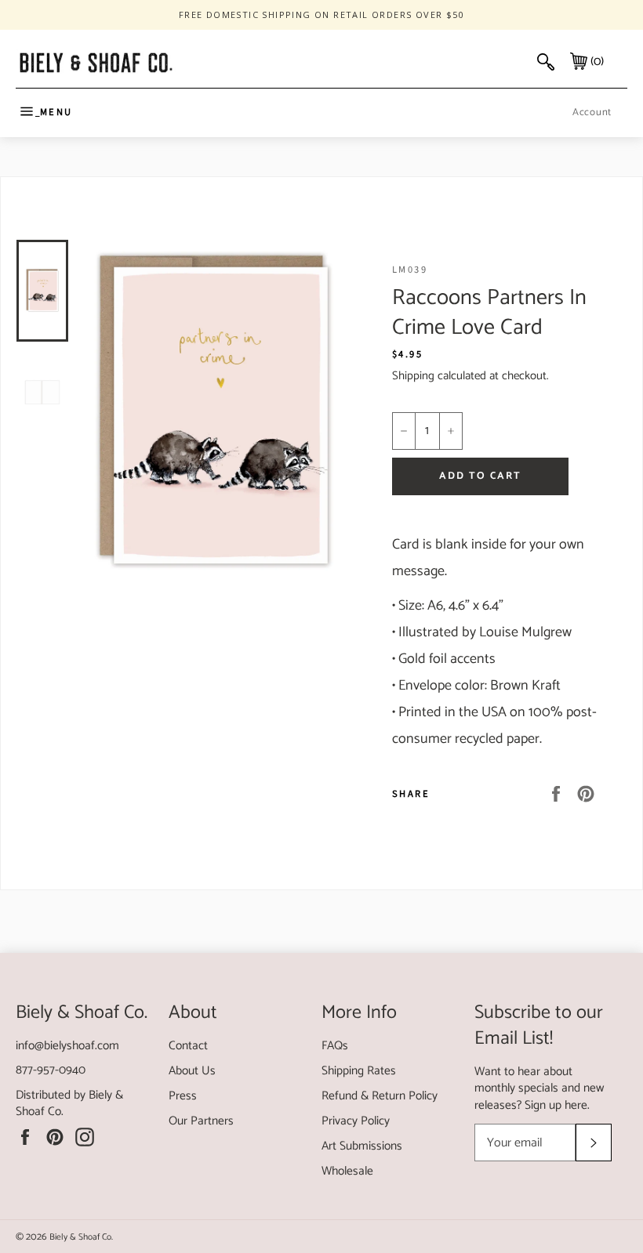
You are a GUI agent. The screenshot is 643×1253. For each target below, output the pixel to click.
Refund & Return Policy (380, 1096)
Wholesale (347, 1171)
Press (183, 1096)
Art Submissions (362, 1146)
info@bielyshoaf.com (67, 1046)
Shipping (413, 376)
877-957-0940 (50, 1070)
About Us (192, 1071)
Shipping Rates (359, 1071)
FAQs (335, 1046)
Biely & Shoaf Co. (81, 1236)
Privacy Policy (356, 1121)
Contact (188, 1046)
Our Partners (201, 1121)
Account (592, 112)
